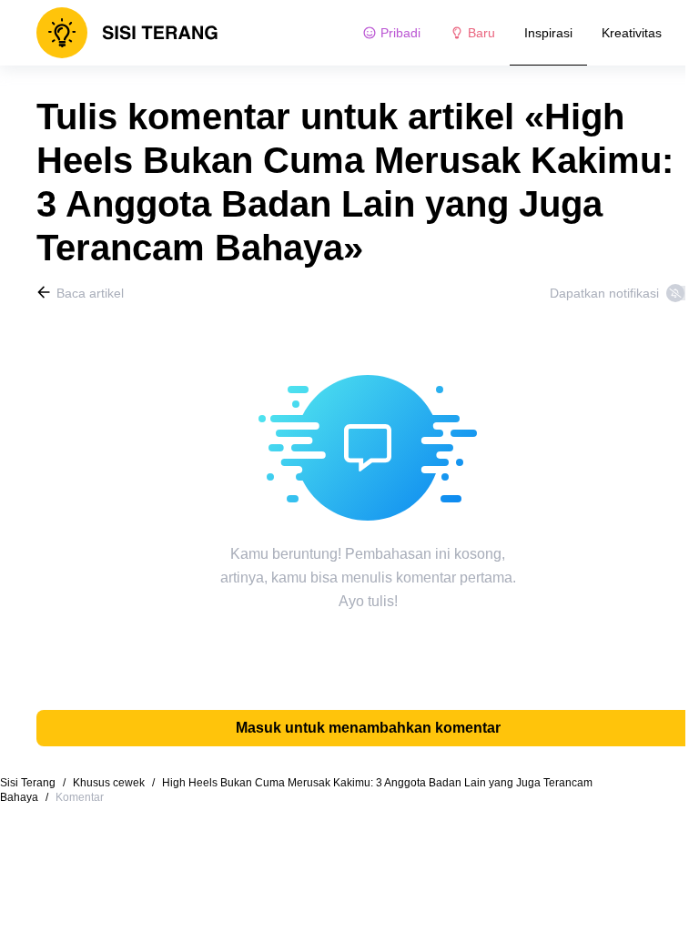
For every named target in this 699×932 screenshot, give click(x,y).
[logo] (127, 33)
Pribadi (400, 32)
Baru (481, 32)
